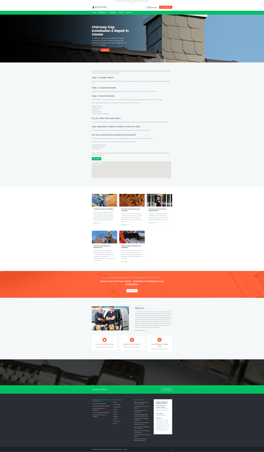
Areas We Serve (102, 12)
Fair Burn (115, 409)
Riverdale (115, 402)
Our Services (112, 12)
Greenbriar (115, 423)
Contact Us (131, 3)
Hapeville (115, 414)
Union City (115, 411)
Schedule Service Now (166, 7)
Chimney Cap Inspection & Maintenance (101, 412)
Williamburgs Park (117, 407)
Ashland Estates (116, 404)
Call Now (95, 50)
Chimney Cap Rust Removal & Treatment (101, 406)
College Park (116, 416)
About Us (121, 12)
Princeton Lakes (116, 421)
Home (94, 12)
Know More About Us (140, 330)
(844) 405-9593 (152, 8)
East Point (115, 418)
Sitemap (125, 449)
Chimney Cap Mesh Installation (99, 403)
